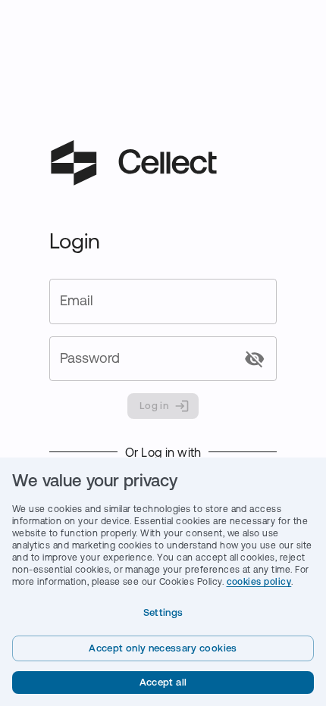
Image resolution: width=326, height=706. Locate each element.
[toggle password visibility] (254, 359)
